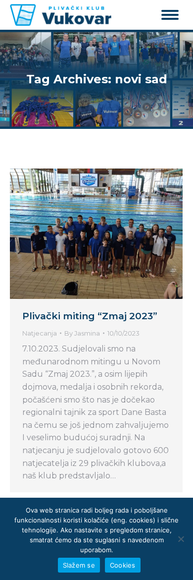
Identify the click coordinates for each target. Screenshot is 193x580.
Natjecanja (39, 333)
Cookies (123, 565)
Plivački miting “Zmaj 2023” (89, 316)
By (82, 333)
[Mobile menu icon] (170, 15)
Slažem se (79, 565)
